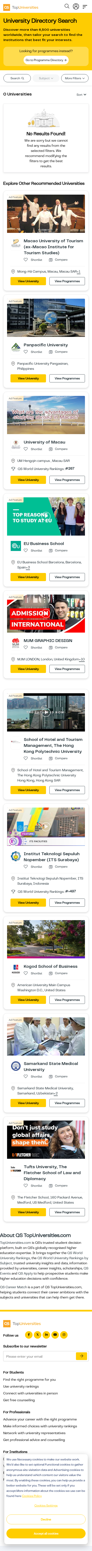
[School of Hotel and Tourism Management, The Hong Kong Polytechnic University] (16, 742)
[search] (67, 7)
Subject (44, 78)
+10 (82, 659)
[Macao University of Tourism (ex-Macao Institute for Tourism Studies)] (16, 243)
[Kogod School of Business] (16, 968)
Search (15, 78)
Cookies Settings (46, 1505)
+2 (56, 1093)
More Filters (73, 78)
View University (28, 281)
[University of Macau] (16, 444)
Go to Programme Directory (45, 60)
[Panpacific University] (16, 347)
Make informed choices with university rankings (40, 1426)
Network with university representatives (34, 1433)
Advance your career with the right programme (40, 1419)
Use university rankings (21, 1386)
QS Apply (25, 1273)
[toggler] (85, 6)
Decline (46, 1519)
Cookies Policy (32, 1496)
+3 (28, 567)
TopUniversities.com (15, 1243)
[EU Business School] (16, 545)
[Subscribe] (81, 1356)
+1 (78, 271)
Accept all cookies (46, 1533)
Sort (79, 95)
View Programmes (67, 281)
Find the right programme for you (29, 1380)
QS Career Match (13, 1287)
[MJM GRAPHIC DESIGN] (16, 643)
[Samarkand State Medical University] (16, 1066)
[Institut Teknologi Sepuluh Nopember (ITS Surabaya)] (16, 856)
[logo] (20, 6)
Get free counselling (19, 1400)
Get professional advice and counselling (34, 1440)
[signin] (76, 6)
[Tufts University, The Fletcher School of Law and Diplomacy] (16, 1169)
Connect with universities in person (30, 1393)
